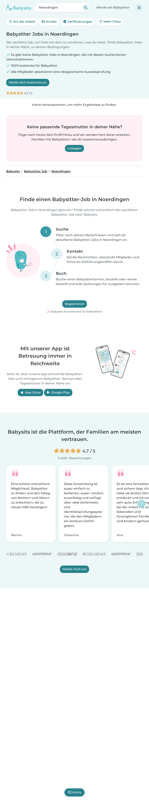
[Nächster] (141, 504)
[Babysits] (18, 7)
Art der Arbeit (23, 21)
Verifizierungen (80, 21)
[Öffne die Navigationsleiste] (139, 7)
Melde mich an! (74, 569)
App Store (32, 392)
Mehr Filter (112, 21)
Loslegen (74, 148)
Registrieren (74, 304)
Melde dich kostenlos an (28, 82)
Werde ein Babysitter (113, 7)
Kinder (51, 21)
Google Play (60, 392)
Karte (76, 792)
